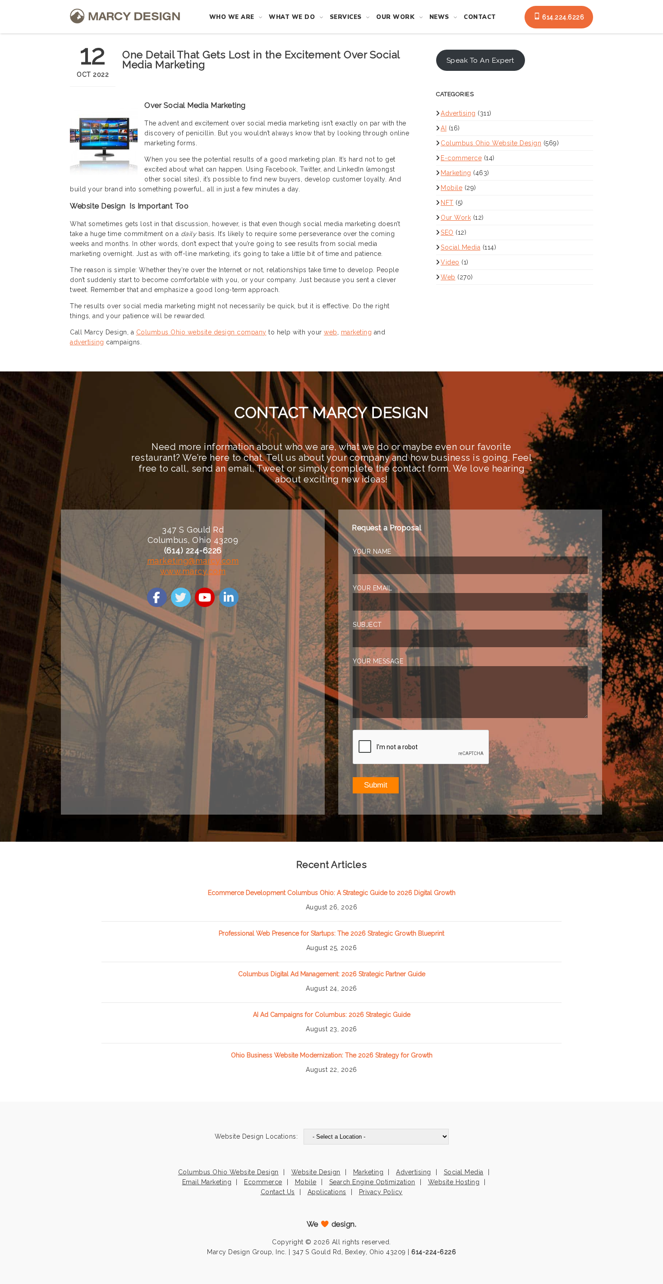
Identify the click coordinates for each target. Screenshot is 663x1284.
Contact (480, 17)
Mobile (451, 187)
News (439, 17)
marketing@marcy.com (193, 561)
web (330, 332)
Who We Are (231, 17)
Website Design (316, 1172)
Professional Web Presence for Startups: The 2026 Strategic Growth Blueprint (331, 933)
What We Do (292, 17)
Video (450, 262)
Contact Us (278, 1192)
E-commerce (461, 158)
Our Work (395, 17)
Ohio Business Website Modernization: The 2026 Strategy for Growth (332, 1055)
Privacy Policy (381, 1192)
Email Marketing (207, 1182)
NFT (447, 202)
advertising (87, 342)
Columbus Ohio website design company (201, 332)
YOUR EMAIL (372, 588)
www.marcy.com (193, 571)
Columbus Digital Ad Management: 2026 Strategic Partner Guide (331, 974)
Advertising (458, 113)
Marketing (456, 172)
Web (448, 277)
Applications (327, 1192)
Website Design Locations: (256, 1136)
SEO (447, 232)
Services (346, 17)
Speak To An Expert (481, 60)
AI (444, 128)
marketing (356, 332)
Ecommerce (263, 1182)
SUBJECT (367, 624)
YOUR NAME (372, 551)
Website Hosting (454, 1182)
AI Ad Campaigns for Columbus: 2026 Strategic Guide (331, 1014)
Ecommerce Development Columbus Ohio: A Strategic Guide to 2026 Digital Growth (332, 892)
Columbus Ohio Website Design (491, 143)
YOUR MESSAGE (378, 661)
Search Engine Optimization (372, 1182)
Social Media (460, 247)
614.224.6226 (562, 17)
